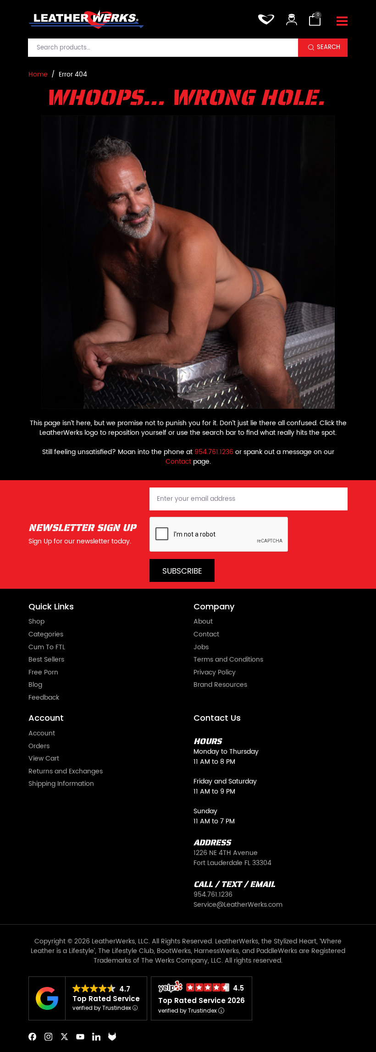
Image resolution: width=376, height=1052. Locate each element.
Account (41, 734)
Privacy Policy (215, 673)
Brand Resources (220, 685)
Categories (45, 635)
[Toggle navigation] (342, 21)
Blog (35, 685)
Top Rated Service (106, 998)
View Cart (43, 759)
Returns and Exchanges (65, 772)
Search (328, 47)
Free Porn (43, 673)
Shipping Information (61, 784)
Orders (39, 747)
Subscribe (182, 571)
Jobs (201, 648)
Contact (178, 461)
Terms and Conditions (228, 660)
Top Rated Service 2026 (201, 1000)
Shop (36, 622)
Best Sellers (46, 660)
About (203, 622)
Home (38, 74)
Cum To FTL (46, 648)
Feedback (43, 698)
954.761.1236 (213, 452)
